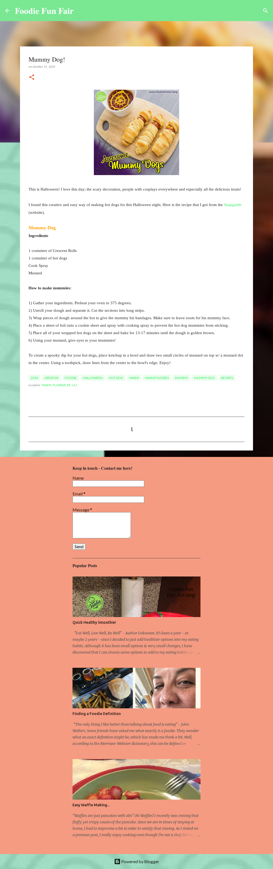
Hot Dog (116, 378)
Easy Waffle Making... (91, 805)
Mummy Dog (204, 378)
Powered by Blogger (140, 861)
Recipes (227, 378)
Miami (134, 378)
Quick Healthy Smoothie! (94, 622)
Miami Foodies (157, 378)
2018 (34, 378)
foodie (71, 378)
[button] (32, 77)
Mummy (181, 378)
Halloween (93, 378)
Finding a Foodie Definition (97, 714)
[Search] (81, 10)
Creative (51, 378)
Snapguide (233, 205)
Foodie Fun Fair (44, 10)
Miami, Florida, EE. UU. (60, 385)
